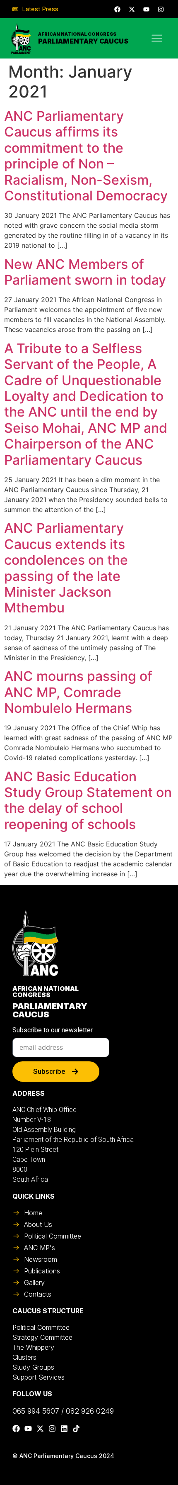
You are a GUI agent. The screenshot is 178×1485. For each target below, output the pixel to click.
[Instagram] (161, 9)
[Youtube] (146, 9)
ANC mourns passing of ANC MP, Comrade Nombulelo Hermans (78, 692)
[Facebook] (117, 9)
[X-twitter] (132, 9)
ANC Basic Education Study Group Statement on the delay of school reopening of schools (88, 800)
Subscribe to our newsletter (52, 1030)
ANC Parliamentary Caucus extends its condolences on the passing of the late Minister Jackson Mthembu (66, 568)
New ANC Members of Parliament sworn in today (85, 272)
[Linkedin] (64, 1428)
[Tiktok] (76, 1428)
